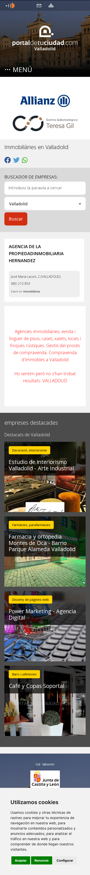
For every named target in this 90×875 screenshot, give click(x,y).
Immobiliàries (31, 291)
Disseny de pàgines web (30, 599)
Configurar (65, 860)
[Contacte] (39, 5)
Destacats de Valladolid (27, 435)
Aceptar (21, 860)
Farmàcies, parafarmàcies (31, 525)
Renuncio (42, 860)
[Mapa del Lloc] (51, 5)
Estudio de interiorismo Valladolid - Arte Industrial (41, 465)
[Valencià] (9, 6)
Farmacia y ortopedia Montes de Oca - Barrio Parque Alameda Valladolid (42, 543)
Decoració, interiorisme (29, 450)
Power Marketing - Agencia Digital (42, 614)
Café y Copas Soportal (36, 685)
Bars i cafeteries (24, 674)
